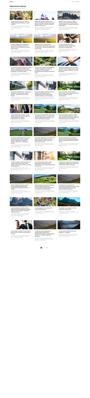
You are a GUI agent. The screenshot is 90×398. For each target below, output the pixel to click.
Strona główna (77, 1)
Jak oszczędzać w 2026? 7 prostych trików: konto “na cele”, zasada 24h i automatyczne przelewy (21, 232)
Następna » (47, 247)
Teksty (73, 1)
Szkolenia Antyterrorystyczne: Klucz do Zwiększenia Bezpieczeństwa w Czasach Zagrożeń (20, 23)
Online (11, 1)
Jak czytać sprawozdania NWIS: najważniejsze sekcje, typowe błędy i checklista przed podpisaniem (67, 46)
